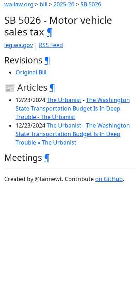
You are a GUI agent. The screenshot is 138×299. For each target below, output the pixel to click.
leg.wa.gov (18, 45)
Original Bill (31, 72)
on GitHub (109, 179)
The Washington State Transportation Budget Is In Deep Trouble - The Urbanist (73, 108)
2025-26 (63, 4)
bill (43, 4)
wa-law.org (19, 4)
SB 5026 (90, 4)
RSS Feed (51, 45)
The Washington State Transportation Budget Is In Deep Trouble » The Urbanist (73, 134)
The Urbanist (64, 100)
